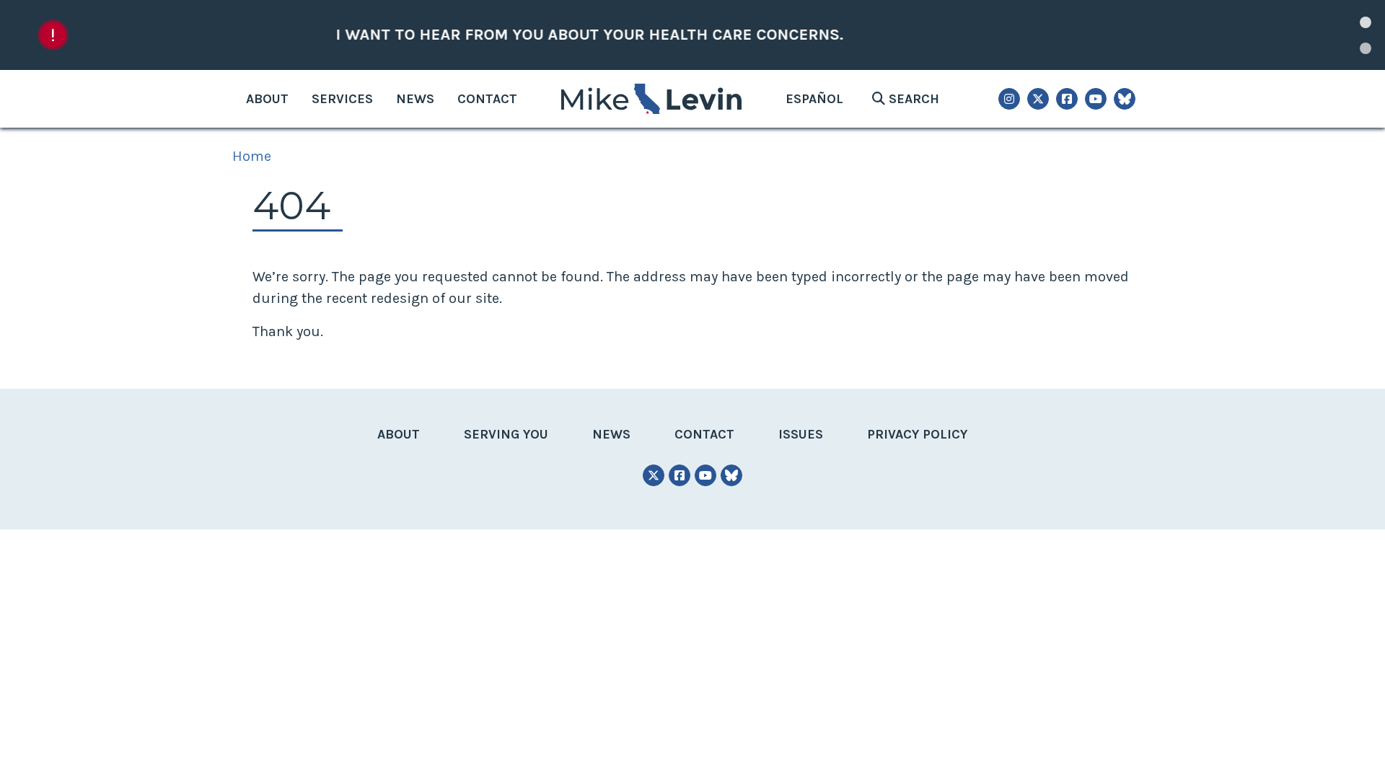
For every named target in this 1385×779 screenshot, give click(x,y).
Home (251, 156)
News (415, 99)
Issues (800, 434)
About (267, 99)
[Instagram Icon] (1009, 99)
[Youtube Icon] (1096, 99)
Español (814, 99)
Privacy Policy (917, 434)
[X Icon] (1038, 99)
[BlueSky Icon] (1124, 99)
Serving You (506, 434)
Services (342, 99)
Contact (487, 99)
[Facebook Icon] (1067, 99)
